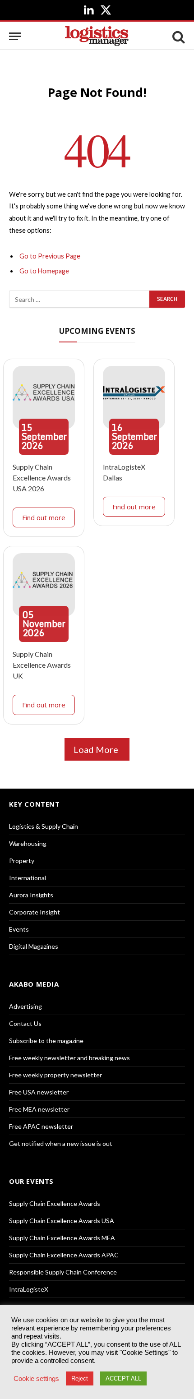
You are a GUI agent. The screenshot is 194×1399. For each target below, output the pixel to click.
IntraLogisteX (28, 1289)
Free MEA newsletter (39, 1109)
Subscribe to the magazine (46, 1040)
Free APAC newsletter (41, 1126)
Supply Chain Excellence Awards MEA (62, 1238)
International (27, 878)
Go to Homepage (44, 271)
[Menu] (15, 36)
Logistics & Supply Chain (43, 826)
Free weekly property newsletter (55, 1075)
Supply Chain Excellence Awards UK (42, 665)
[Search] (178, 36)
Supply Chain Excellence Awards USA (61, 1220)
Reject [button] (79, 1378)
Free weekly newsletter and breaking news (69, 1058)
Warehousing (27, 843)
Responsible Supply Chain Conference (63, 1272)
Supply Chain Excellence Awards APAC (64, 1255)
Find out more (43, 517)
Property (21, 860)
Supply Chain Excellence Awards (54, 1203)
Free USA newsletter (39, 1092)
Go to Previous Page (49, 256)
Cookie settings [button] (36, 1378)
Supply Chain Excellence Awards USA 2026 (42, 477)
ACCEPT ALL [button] (123, 1378)
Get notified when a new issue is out (60, 1143)
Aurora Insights (31, 895)
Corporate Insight (34, 912)
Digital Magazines (33, 946)
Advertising (25, 1006)
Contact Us (25, 1023)
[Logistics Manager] (97, 36)
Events (19, 929)
